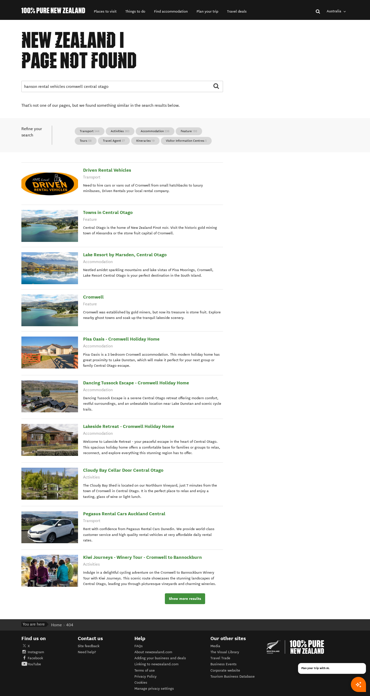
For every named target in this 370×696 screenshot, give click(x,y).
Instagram (36, 652)
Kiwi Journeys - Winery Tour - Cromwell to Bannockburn (142, 557)
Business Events (223, 664)
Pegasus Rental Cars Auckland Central (124, 514)
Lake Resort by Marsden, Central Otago (125, 255)
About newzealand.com (153, 652)
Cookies (140, 682)
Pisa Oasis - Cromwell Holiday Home (121, 339)
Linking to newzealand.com (156, 664)
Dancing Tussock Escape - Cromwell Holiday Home (136, 383)
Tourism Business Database (232, 676)
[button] (105, 11)
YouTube (34, 664)
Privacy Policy (145, 676)
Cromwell (93, 297)
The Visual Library (224, 652)
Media (215, 646)
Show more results (185, 598)
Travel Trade (220, 658)
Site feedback (88, 646)
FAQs (138, 646)
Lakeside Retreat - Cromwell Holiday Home (128, 426)
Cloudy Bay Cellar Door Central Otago (123, 470)
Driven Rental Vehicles (107, 170)
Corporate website (225, 670)
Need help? (87, 652)
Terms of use (144, 670)
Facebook (35, 658)
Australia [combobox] (334, 11)
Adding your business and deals (160, 658)
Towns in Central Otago (108, 212)
